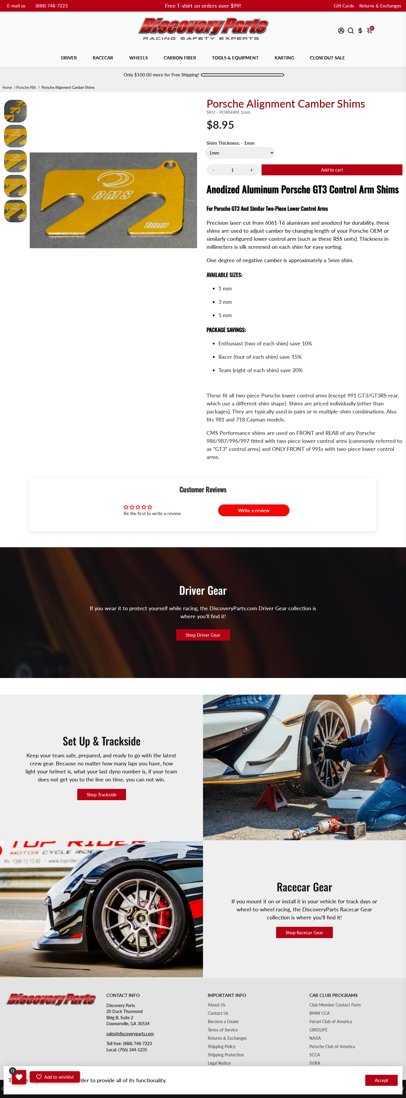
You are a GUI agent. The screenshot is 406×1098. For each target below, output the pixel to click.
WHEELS (138, 57)
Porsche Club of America (332, 1046)
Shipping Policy (221, 1046)
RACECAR (103, 57)
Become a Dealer (223, 1021)
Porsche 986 (26, 87)
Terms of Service (223, 1030)
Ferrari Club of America (330, 1021)
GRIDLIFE (318, 1030)
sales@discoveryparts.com (130, 1033)
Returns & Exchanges (380, 5)
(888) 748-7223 (52, 5)
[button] (55, 1077)
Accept (381, 1080)
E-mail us (16, 5)
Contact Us (218, 1013)
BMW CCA (319, 1013)
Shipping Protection (226, 1055)
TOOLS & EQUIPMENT (235, 57)
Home (7, 87)
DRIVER (69, 57)
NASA (315, 1038)
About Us (216, 1005)
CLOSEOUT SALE (327, 57)
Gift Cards (344, 5)
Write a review (254, 510)
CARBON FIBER (180, 57)
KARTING (284, 57)
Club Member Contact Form (335, 1005)
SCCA (314, 1055)
